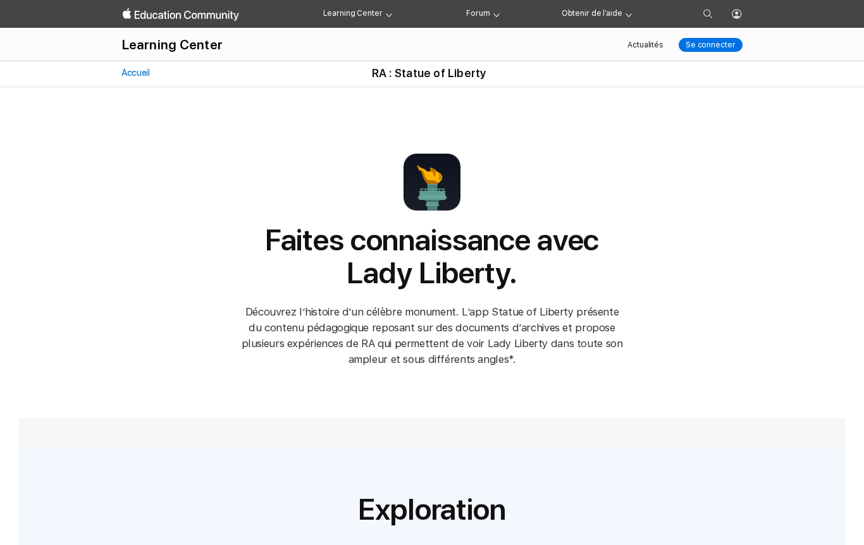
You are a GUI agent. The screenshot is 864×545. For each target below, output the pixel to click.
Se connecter (711, 44)
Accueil (135, 72)
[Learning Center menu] (389, 14)
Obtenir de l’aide (592, 13)
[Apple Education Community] (181, 15)
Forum (478, 13)
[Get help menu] (629, 14)
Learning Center (353, 13)
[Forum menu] (496, 14)
